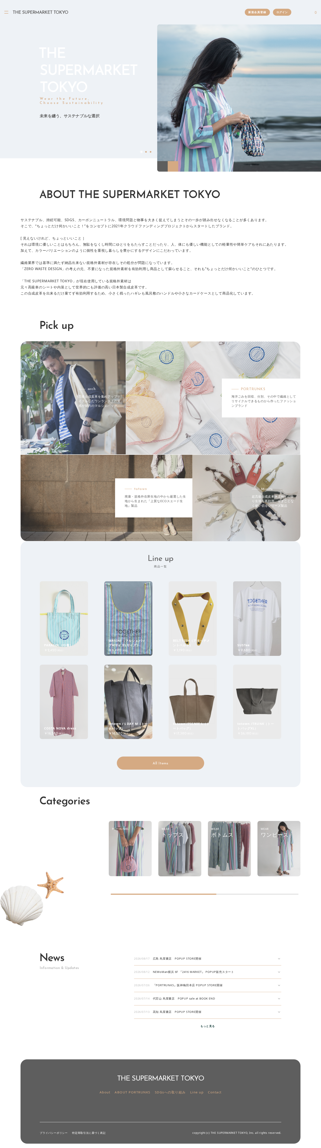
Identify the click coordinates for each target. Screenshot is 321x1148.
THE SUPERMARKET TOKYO (40, 12)
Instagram (155, 1106)
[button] (162, 166)
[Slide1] (239, 98)
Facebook (6, 152)
